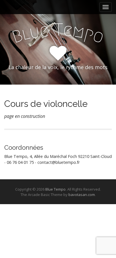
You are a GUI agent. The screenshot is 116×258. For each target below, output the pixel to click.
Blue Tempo (55, 189)
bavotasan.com (81, 194)
